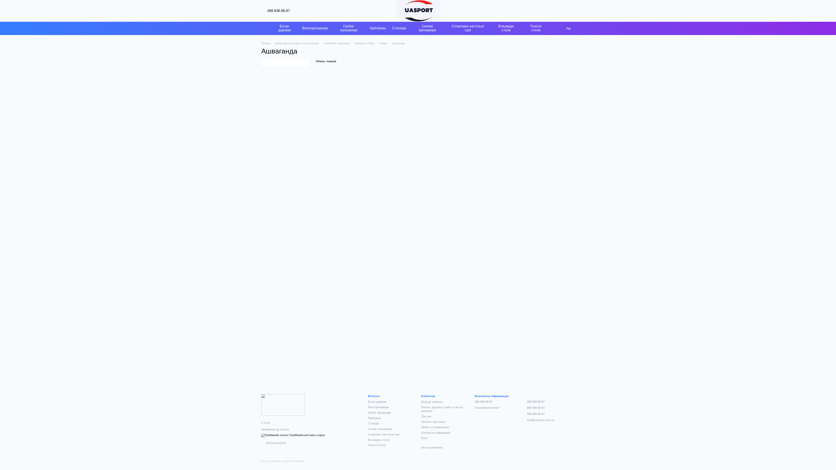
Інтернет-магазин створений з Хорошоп (283, 461)
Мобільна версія (275, 443)
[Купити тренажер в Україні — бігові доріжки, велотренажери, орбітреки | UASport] (283, 404)
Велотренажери (315, 28)
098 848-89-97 (278, 11)
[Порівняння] (548, 10)
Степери (399, 28)
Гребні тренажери (348, 28)
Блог (424, 438)
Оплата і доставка (433, 421)
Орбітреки (377, 28)
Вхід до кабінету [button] (432, 401)
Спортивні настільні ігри (468, 28)
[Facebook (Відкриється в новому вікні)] (263, 28)
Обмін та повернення (435, 427)
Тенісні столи (535, 28)
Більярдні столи (506, 28)
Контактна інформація (435, 432)
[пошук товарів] (557, 28)
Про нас (426, 416)
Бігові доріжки (284, 28)
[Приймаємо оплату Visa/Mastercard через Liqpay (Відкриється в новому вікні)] (293, 435)
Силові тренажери (427, 28)
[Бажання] (559, 10)
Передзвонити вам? (487, 407)
